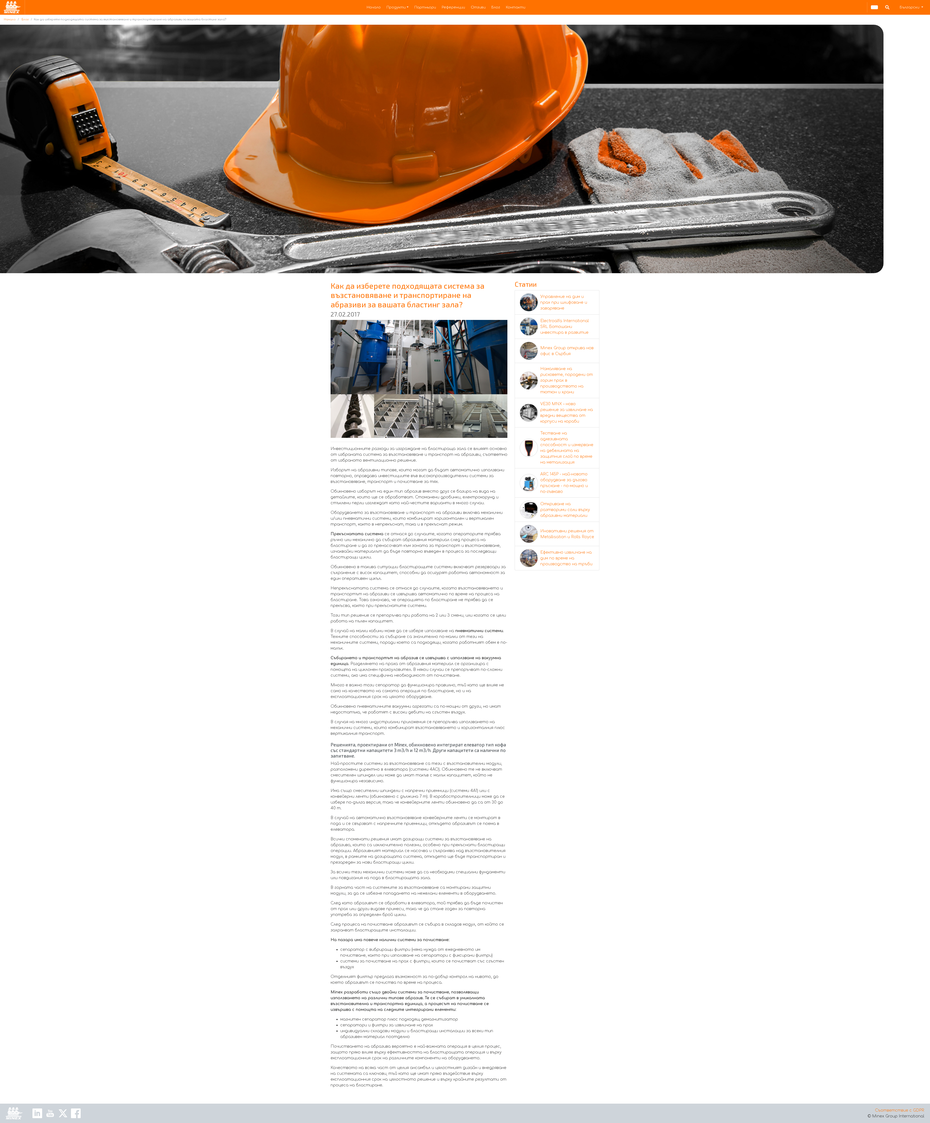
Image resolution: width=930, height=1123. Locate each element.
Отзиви (478, 7)
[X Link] (63, 1113)
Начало (374, 7)
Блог (495, 7)
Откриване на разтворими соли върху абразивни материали (565, 510)
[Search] (887, 7)
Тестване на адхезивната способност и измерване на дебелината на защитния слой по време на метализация (566, 448)
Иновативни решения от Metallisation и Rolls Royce (567, 534)
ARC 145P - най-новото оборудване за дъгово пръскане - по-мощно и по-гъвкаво (564, 483)
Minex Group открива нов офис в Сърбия (567, 351)
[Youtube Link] (50, 1113)
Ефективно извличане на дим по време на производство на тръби (566, 558)
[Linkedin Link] (37, 1113)
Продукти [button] (396, 7)
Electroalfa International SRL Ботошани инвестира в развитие (564, 327)
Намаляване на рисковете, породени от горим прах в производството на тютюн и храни (566, 380)
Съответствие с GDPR (899, 1110)
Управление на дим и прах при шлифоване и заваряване (563, 302)
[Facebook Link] (76, 1113)
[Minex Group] (14, 1113)
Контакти (515, 7)
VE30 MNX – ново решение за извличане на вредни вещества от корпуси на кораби (566, 413)
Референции (453, 7)
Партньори (425, 7)
